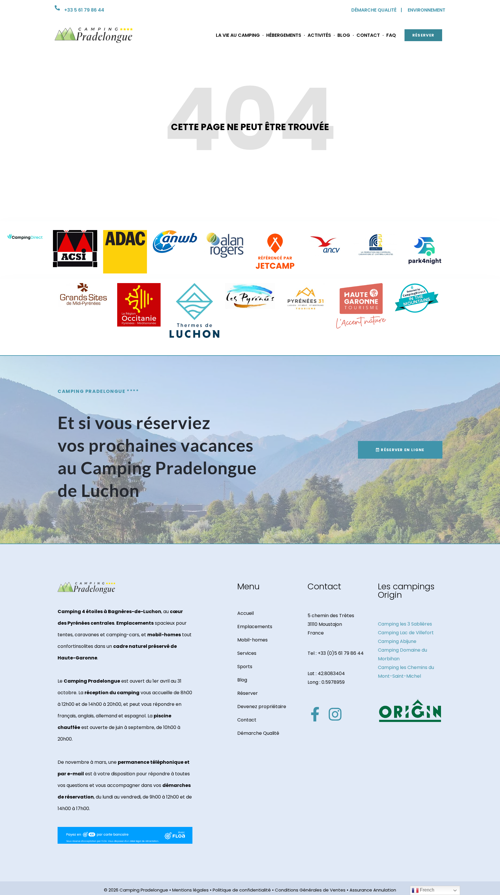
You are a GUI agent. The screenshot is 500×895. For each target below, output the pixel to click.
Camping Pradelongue (144, 890)
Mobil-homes (252, 640)
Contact (368, 35)
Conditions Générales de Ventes (310, 890)
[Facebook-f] (315, 714)
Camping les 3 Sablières (405, 624)
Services (246, 653)
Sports (244, 666)
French (426, 889)
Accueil (245, 613)
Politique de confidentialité (242, 890)
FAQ (391, 35)
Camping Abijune (397, 641)
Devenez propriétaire (261, 706)
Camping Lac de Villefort (406, 632)
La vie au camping (238, 35)
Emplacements (254, 626)
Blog (343, 35)
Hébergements (283, 35)
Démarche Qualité (258, 733)
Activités (319, 35)
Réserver (247, 693)
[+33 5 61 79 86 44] (57, 7)
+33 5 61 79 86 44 (84, 10)
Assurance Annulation (373, 890)
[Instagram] (335, 714)
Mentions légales (190, 890)
